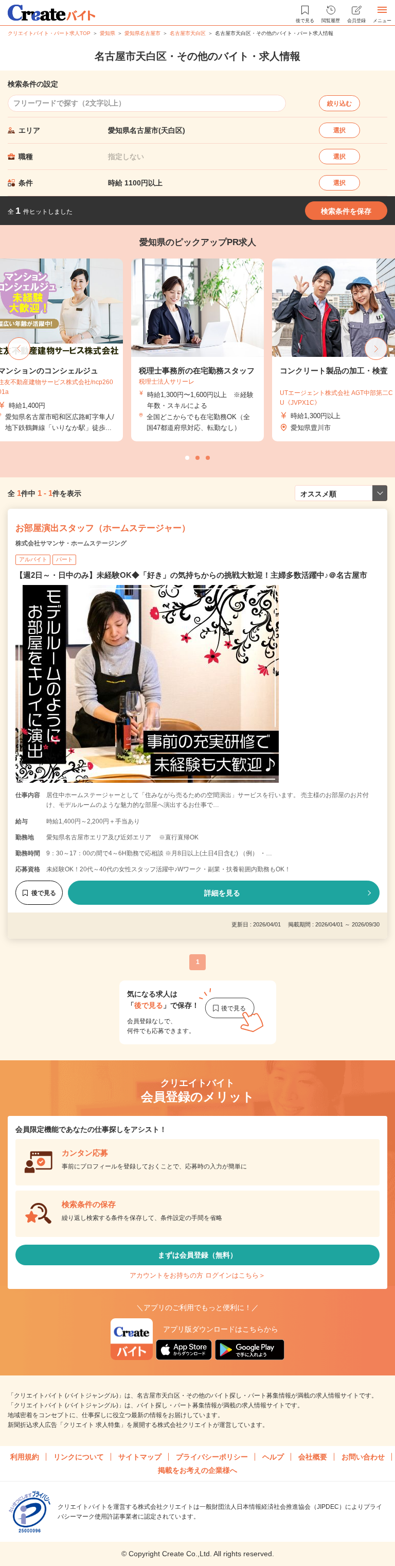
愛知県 (107, 33)
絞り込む (339, 103)
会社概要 (312, 1457)
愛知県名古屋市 (142, 33)
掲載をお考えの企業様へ (197, 1470)
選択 (339, 130)
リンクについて (78, 1457)
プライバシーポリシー (212, 1457)
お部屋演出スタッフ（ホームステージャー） (102, 528)
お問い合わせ (363, 1457)
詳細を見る (222, 893)
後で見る (43, 893)
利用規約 (24, 1457)
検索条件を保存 (346, 211)
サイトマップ (139, 1457)
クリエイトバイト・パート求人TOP (49, 33)
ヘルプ (273, 1457)
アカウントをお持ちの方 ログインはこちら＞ (197, 1275)
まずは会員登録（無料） (197, 1255)
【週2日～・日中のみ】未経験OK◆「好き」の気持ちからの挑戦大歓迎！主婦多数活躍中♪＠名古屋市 (191, 575)
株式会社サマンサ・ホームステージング (71, 543)
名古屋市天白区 (188, 33)
